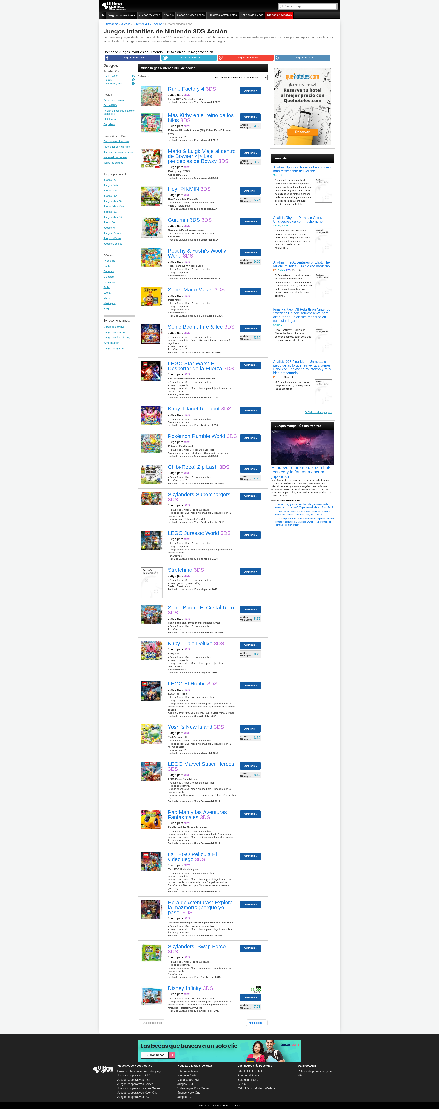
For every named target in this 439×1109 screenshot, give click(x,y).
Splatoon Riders (248, 1079)
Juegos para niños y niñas (118, 152)
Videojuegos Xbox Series (193, 1088)
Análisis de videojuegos (317, 412)
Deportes (109, 271)
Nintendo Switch (187, 1075)
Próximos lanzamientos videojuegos (140, 1071)
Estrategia (109, 282)
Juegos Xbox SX (113, 201)
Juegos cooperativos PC (133, 1097)
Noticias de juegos (252, 15)
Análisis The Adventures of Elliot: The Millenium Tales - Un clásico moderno (301, 264)
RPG (106, 308)
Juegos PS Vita (112, 233)
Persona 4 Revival (249, 1075)
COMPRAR (249, 90)
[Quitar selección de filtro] (133, 76)
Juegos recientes (149, 15)
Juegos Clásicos (113, 243)
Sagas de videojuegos (191, 15)
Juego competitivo (114, 326)
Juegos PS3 (110, 211)
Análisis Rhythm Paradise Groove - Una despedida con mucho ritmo (300, 219)
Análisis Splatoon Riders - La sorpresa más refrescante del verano (302, 169)
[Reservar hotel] (302, 106)
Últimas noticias (187, 1071)
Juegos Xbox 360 (113, 217)
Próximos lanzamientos (222, 15)
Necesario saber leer (115, 157)
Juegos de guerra (114, 348)
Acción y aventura (114, 100)
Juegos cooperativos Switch (135, 1084)
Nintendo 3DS (111, 76)
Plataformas (110, 119)
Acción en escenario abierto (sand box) (119, 112)
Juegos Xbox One (114, 206)
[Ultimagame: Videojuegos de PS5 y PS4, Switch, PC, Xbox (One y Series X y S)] (114, 6)
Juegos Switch (112, 185)
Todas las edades (113, 162)
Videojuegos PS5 (188, 1079)
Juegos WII (110, 227)
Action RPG (110, 105)
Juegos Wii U (111, 222)
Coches (108, 266)
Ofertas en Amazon (279, 15)
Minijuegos (110, 303)
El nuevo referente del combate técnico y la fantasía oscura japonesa (301, 472)
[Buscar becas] (219, 1051)
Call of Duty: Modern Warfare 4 (257, 1088)
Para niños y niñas (114, 83)
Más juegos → (257, 1022)
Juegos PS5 (110, 190)
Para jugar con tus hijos (117, 146)
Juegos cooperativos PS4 (133, 1079)
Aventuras (109, 260)
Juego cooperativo (114, 332)
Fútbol (107, 287)
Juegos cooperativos (121, 15)
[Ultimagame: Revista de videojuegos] (102, 15)
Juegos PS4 (110, 195)
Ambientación (111, 342)
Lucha (107, 292)
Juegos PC (110, 179)
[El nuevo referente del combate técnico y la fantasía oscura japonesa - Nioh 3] (302, 447)
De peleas (109, 124)
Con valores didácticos (116, 141)
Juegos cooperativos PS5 (133, 1075)
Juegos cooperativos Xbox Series (138, 1088)
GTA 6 (242, 1084)
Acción (108, 80)
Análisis (169, 15)
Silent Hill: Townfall (250, 1071)
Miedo (107, 297)
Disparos (109, 276)
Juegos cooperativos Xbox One (137, 1092)
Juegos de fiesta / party (117, 337)
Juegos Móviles (112, 238)
